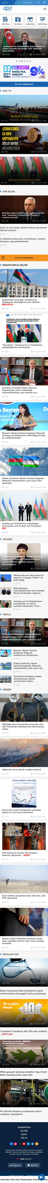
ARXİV (24, 1134)
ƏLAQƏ (24, 1131)
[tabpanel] (24, 43)
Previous (3, 43)
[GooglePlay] (15, 1165)
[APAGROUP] (24, 1159)
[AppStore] (32, 1165)
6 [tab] (30, 61)
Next (44, 43)
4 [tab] (24, 61)
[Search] (38, 2)
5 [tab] (27, 61)
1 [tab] (16, 61)
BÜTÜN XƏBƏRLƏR (24, 84)
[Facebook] (11, 1144)
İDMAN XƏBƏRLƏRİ (24, 258)
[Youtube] (24, 1144)
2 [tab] (19, 61)
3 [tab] (22, 61)
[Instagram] (15, 1144)
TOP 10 (24, 1138)
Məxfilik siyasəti (33, 1175)
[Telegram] (28, 1144)
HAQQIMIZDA (24, 1127)
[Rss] (36, 1144)
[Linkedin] (32, 1144)
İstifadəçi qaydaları (16, 1175)
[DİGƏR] (44, 9)
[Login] (44, 2)
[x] (19, 1144)
